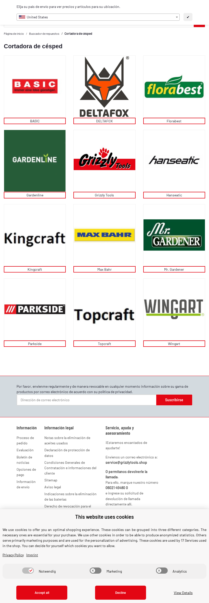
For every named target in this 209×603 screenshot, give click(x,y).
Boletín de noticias (24, 460)
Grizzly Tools (104, 195)
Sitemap (50, 480)
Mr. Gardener (174, 269)
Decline (120, 592)
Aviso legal (52, 487)
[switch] (28, 570)
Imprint (32, 555)
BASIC (35, 121)
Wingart (174, 343)
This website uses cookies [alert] (104, 517)
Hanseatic (174, 195)
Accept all (42, 592)
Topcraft (104, 343)
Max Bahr (104, 269)
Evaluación (25, 450)
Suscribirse (174, 400)
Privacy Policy (13, 555)
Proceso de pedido (25, 440)
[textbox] (98, 17)
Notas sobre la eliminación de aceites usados (67, 440)
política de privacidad (115, 391)
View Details (183, 592)
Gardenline (35, 195)
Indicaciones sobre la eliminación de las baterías (70, 496)
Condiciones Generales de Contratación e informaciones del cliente (70, 467)
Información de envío (26, 484)
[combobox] (98, 17)
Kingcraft (35, 269)
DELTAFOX (104, 121)
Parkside (35, 343)
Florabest (174, 121)
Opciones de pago (26, 472)
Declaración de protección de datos (67, 452)
